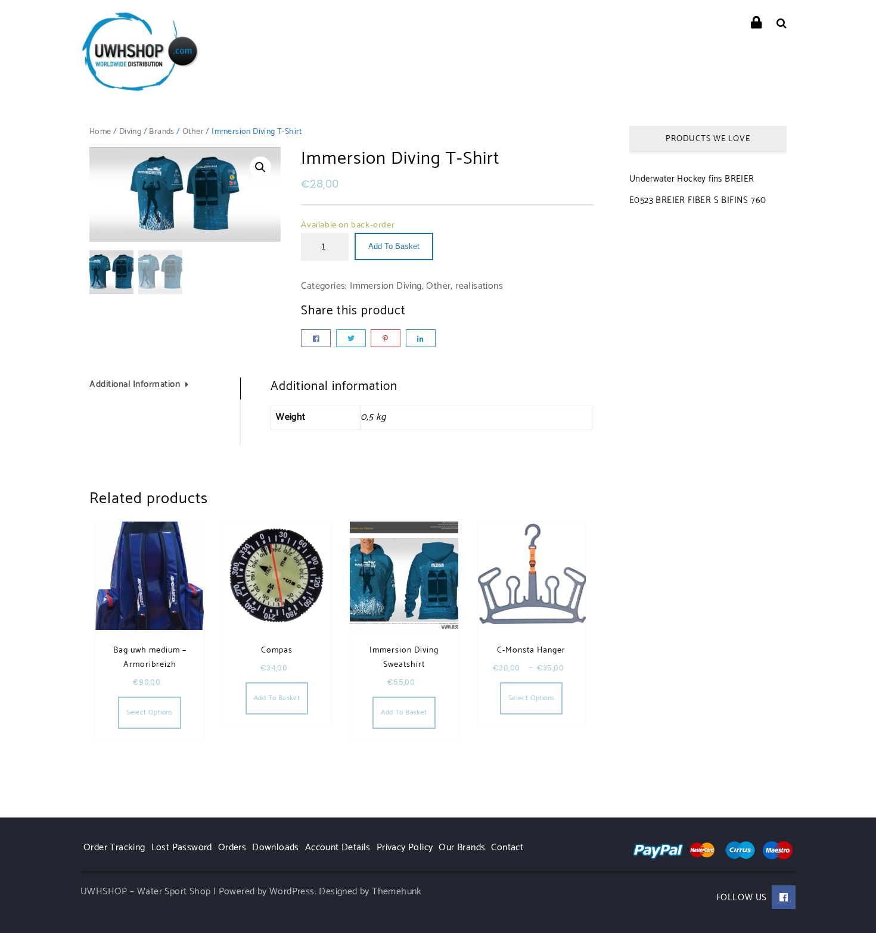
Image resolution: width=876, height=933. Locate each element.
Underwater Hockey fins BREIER (691, 178)
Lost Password (181, 848)
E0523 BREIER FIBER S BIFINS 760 (697, 200)
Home (100, 132)
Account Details (338, 848)
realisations (479, 286)
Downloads (275, 848)
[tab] (165, 388)
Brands (161, 132)
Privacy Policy (405, 848)
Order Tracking (114, 848)
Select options (149, 712)
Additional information (134, 384)
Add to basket (394, 246)
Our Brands (462, 848)
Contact (507, 848)
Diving (130, 132)
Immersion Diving (385, 286)
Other (193, 132)
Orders (232, 848)
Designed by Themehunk (370, 892)
